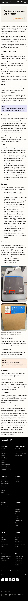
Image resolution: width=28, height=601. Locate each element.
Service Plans (4, 504)
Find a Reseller (18, 560)
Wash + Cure (18, 448)
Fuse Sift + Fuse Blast (20, 453)
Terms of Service (12, 594)
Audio (16, 525)
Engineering (4, 486)
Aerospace (17, 511)
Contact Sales (18, 558)
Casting (3, 492)
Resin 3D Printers (5, 464)
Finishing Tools (18, 455)
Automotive (18, 509)
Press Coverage (18, 541)
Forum (2, 546)
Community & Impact (20, 544)
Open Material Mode (6, 495)
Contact (17, 546)
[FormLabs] (6, 2)
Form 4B (3, 451)
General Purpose (5, 483)
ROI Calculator (4, 544)
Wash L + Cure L (19, 451)
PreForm (17, 479)
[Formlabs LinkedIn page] (17, 579)
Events (3, 541)
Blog (2, 537)
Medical (3, 490)
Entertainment (18, 520)
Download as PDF (19, 18)
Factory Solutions (5, 507)
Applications (4, 535)
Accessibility (4, 560)
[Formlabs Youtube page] (13, 579)
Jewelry (17, 523)
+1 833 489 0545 (19, 556)
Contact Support (5, 558)
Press (16, 539)
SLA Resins (4, 479)
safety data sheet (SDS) (17, 44)
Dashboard (17, 481)
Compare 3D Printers (6, 469)
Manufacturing (18, 507)
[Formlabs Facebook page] (2, 579)
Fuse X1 (3, 460)
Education (17, 518)
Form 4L (3, 453)
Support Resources (6, 556)
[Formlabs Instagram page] (10, 579)
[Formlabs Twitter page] (6, 579)
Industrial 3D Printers (6, 467)
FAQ (9, 595)
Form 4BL (3, 455)
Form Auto (4, 458)
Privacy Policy (4, 594)
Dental (3, 488)
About (16, 535)
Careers (17, 537)
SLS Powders (4, 481)
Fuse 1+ (3, 462)
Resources (3, 539)
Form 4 (3, 448)
